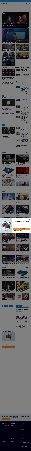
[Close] (29, 219)
